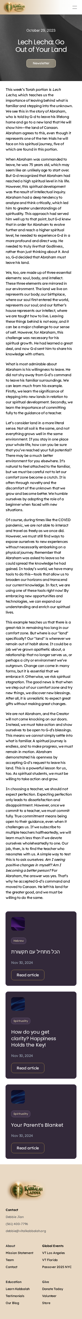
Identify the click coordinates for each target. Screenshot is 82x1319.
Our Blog (12, 1303)
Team (10, 1260)
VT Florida (50, 1260)
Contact (12, 1210)
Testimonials (15, 1296)
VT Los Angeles (53, 1253)
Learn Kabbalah (18, 1289)
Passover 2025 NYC (57, 1267)
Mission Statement (19, 1253)
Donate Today (52, 1289)
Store (46, 1303)
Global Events (52, 1246)
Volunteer (49, 1296)
